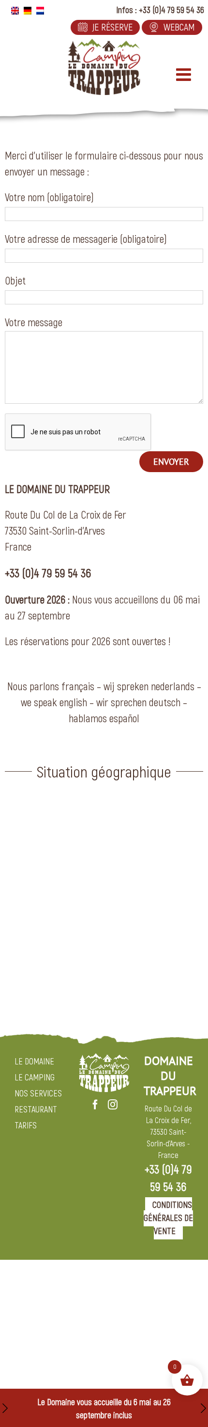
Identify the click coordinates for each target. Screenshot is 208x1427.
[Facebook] (95, 1105)
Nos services (38, 1093)
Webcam (179, 27)
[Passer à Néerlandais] (40, 10)
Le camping (35, 1077)
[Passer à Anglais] (15, 10)
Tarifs (26, 1125)
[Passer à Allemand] (27, 10)
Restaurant (36, 1109)
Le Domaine (34, 1061)
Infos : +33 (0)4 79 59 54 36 (160, 10)
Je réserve (112, 27)
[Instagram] (113, 1105)
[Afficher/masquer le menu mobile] (184, 74)
